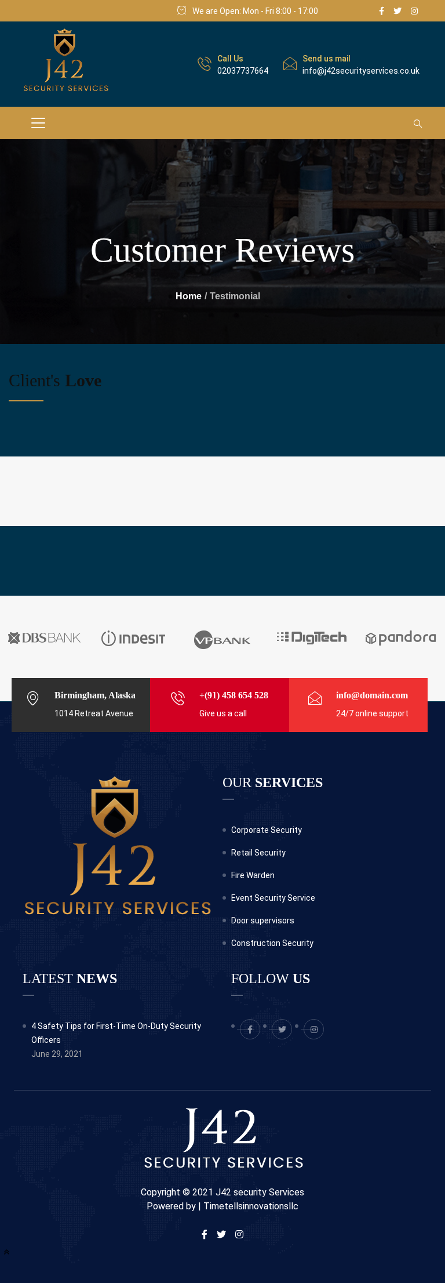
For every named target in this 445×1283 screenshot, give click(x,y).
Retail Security (258, 852)
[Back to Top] (6, 1252)
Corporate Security (266, 830)
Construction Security (272, 943)
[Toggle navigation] (38, 123)
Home (189, 296)
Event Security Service (273, 898)
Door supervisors (262, 920)
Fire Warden (253, 875)
